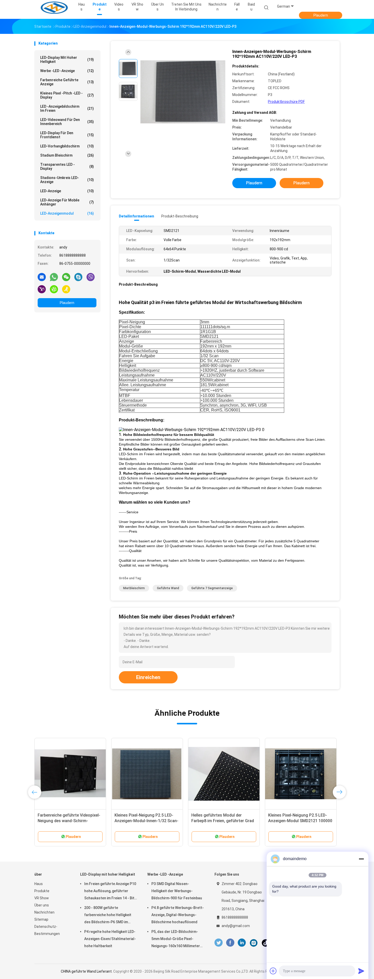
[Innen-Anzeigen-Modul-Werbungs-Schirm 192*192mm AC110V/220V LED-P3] (183, 92)
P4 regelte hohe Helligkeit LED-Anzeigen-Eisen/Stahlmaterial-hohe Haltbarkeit (110, 939)
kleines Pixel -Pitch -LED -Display (67, 95)
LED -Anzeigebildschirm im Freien (67, 108)
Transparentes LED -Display (67, 166)
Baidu (251, 6)
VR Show (41, 898)
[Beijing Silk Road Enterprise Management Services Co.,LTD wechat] (66, 277)
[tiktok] (265, 943)
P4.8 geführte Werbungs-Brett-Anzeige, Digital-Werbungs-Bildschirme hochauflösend (177, 915)
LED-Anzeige (67, 191)
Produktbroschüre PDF (286, 102)
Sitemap (41, 919)
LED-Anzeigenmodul (67, 213)
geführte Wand (168, 588)
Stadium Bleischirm (67, 155)
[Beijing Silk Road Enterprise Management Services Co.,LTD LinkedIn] (242, 942)
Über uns (41, 905)
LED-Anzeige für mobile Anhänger (67, 202)
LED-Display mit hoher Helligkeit (67, 60)
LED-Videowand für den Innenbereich (67, 122)
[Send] (361, 970)
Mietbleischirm (134, 588)
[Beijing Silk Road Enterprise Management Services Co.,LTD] (54, 8)
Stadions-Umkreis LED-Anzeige (67, 180)
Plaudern (320, 15)
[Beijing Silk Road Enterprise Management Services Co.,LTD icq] (54, 289)
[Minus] (361, 859)
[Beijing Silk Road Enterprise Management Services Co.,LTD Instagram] (253, 943)
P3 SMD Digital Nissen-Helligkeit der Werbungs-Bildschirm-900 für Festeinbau (176, 891)
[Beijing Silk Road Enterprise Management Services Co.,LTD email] (42, 277)
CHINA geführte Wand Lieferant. (87, 971)
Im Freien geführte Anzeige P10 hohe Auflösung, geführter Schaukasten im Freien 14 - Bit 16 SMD (110, 892)
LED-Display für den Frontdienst (67, 135)
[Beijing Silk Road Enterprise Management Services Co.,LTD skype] (78, 277)
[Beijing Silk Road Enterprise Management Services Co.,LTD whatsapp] (54, 277)
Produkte (41, 891)
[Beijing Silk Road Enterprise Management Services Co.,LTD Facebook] (230, 942)
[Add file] (273, 970)
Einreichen (148, 677)
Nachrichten (44, 912)
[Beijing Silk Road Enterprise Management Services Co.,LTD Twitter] (218, 942)
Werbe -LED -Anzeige (67, 71)
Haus (38, 884)
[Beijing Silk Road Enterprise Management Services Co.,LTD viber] (91, 277)
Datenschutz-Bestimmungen (47, 930)
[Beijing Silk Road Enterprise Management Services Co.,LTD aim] (66, 289)
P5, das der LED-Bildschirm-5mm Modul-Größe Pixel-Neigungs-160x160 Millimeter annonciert (175, 939)
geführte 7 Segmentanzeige (212, 588)
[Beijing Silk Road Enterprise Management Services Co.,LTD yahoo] (42, 289)
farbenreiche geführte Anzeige (67, 82)
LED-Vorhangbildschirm (67, 146)
